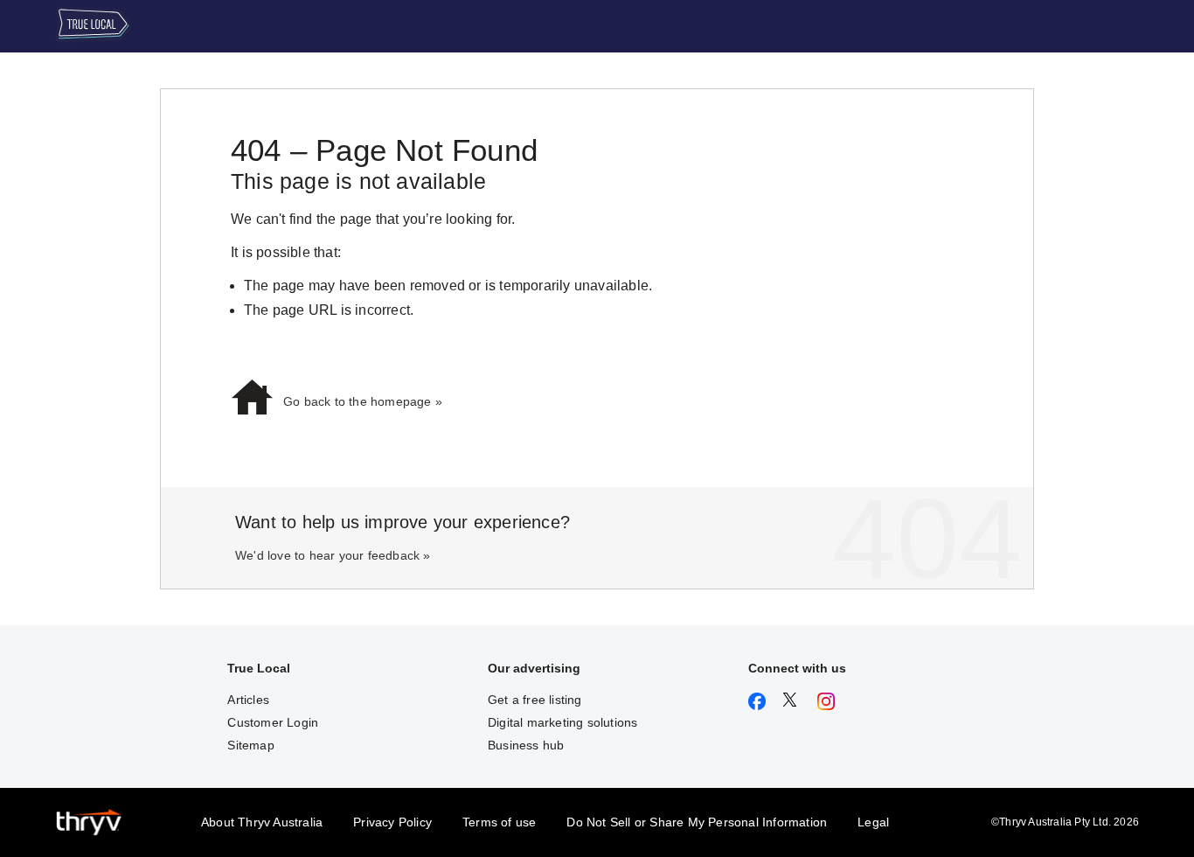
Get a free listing (535, 700)
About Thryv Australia (262, 822)
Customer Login (272, 722)
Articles (248, 700)
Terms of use (499, 822)
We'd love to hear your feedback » (333, 555)
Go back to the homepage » (362, 401)
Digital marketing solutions (562, 722)
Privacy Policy (392, 822)
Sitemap (250, 745)
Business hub (526, 745)
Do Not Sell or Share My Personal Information (696, 822)
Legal (873, 822)
